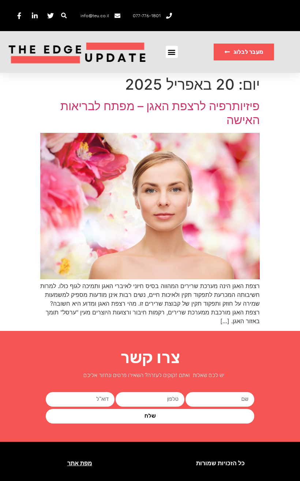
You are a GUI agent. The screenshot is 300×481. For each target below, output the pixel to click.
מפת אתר (79, 463)
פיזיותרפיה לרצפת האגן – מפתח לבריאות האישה (160, 113)
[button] (64, 15)
